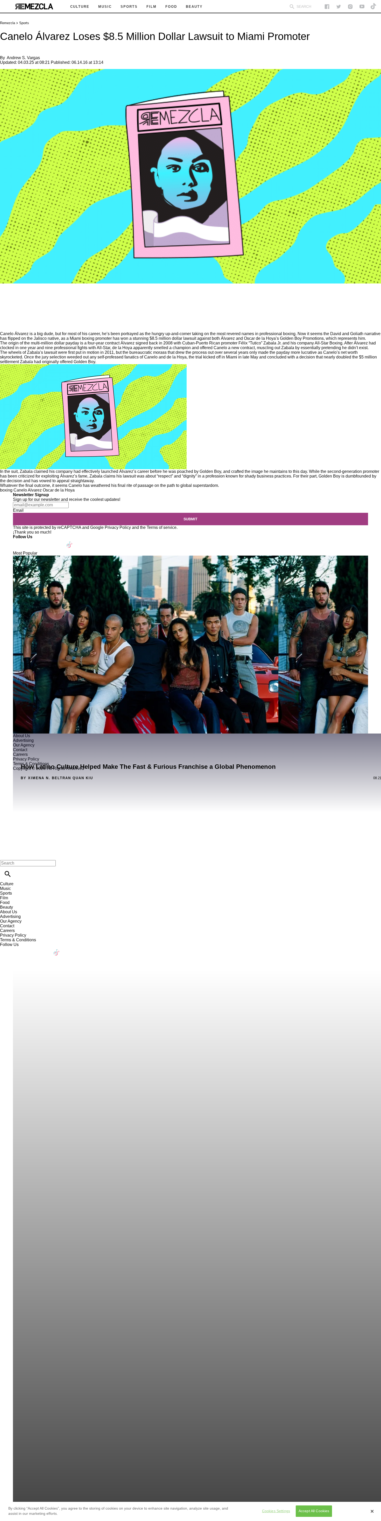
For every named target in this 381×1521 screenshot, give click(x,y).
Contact (7, 926)
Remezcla (7, 23)
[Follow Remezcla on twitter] (338, 6)
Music (5, 888)
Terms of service (162, 527)
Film (4, 898)
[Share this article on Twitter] (31, 298)
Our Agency (11, 921)
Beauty (6, 907)
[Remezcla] (34, 6)
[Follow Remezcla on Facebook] (327, 6)
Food (5, 902)
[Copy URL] (12, 314)
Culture (6, 884)
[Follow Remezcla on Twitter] (32, 541)
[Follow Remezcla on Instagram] (350, 6)
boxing (6, 490)
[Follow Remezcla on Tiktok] (69, 541)
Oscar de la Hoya (59, 490)
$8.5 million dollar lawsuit (173, 338)
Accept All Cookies (314, 1511)
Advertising (10, 916)
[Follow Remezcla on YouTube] (362, 6)
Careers (7, 930)
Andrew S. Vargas (23, 58)
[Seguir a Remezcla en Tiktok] (373, 6)
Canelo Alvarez (27, 490)
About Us (8, 912)
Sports (24, 23)
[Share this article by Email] (44, 298)
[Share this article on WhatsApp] (6, 298)
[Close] (372, 1511)
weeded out (78, 357)
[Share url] (6, 325)
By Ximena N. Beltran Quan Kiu (57, 778)
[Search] (292, 6)
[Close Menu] (6, 854)
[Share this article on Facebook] (19, 298)
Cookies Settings (276, 1511)
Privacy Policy (118, 527)
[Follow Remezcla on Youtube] (57, 541)
